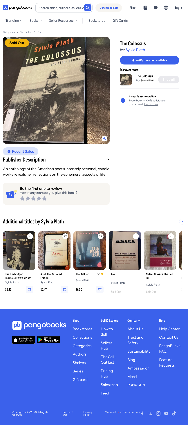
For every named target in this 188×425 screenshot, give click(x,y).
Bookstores (96, 20)
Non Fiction (26, 32)
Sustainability (138, 351)
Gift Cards (120, 20)
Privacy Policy (87, 413)
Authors (79, 354)
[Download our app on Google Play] (48, 339)
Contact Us (168, 337)
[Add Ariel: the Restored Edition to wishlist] (65, 236)
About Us (135, 329)
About (133, 8)
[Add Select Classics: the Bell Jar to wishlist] (171, 236)
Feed (105, 393)
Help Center (169, 329)
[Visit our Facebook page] (142, 413)
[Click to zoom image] (56, 90)
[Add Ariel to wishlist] (136, 236)
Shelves (79, 363)
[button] (56, 160)
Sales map (109, 385)
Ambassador (138, 368)
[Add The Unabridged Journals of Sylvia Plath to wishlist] (30, 236)
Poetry (41, 32)
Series (78, 371)
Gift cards (81, 379)
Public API (136, 385)
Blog (131, 360)
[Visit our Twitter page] (150, 413)
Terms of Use (68, 413)
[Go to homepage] (17, 7)
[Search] (87, 7)
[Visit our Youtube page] (166, 413)
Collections (82, 337)
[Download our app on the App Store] (23, 340)
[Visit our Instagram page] (158, 413)
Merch (132, 376)
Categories (9, 32)
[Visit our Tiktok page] (174, 413)
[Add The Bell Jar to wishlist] (101, 236)
